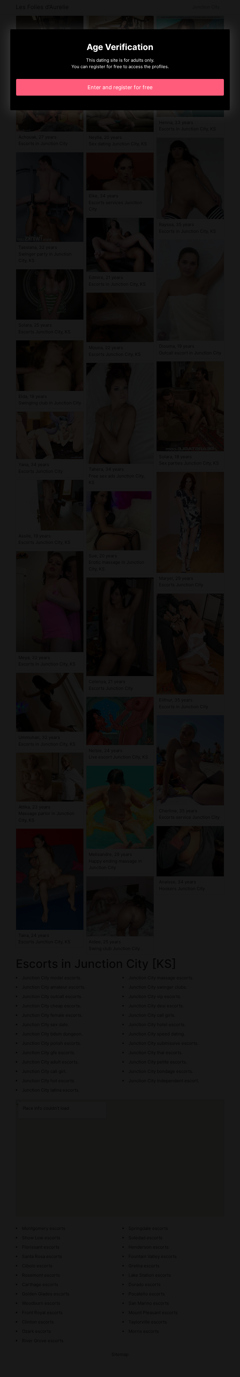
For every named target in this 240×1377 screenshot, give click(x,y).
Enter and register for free (120, 87)
